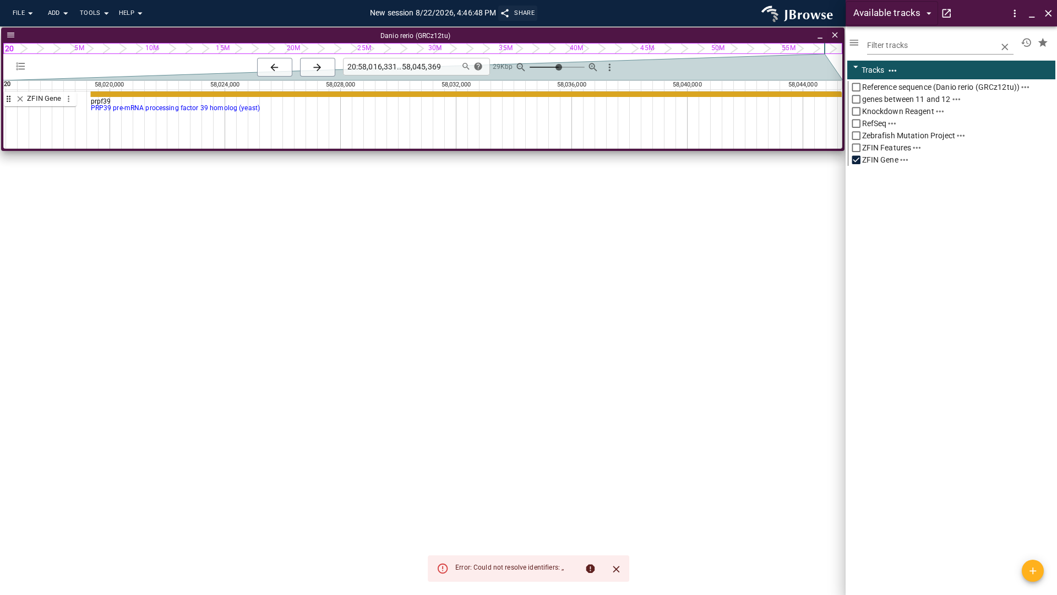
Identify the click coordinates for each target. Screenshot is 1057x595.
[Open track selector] (20, 66)
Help (126, 13)
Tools (90, 13)
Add (54, 13)
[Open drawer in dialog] (946, 13)
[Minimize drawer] (1031, 13)
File (19, 13)
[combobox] (400, 67)
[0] (1026, 42)
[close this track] (20, 99)
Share (524, 13)
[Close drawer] (1048, 13)
